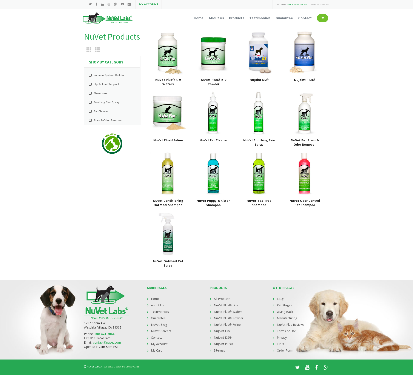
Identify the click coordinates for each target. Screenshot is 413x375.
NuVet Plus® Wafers (228, 312)
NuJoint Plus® (223, 344)
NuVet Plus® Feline (227, 325)
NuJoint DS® (223, 337)
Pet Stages (284, 305)
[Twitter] (90, 4)
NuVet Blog (159, 325)
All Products (222, 299)
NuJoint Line (222, 331)
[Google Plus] (115, 4)
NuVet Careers (161, 331)
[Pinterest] (109, 4)
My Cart (156, 350)
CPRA (281, 344)
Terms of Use (286, 331)
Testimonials (160, 312)
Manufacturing (287, 318)
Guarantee (158, 318)
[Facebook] (96, 4)
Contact (156, 337)
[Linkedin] (102, 4)
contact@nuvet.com (107, 342)
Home (155, 299)
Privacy (282, 337)
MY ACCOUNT (148, 4)
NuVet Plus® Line (226, 305)
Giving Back (285, 312)
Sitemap (219, 350)
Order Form (285, 350)
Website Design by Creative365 (121, 366)
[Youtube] (122, 4)
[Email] (129, 4)
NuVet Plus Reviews (290, 325)
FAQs (280, 299)
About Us (157, 305)
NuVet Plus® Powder (228, 318)
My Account (159, 344)
